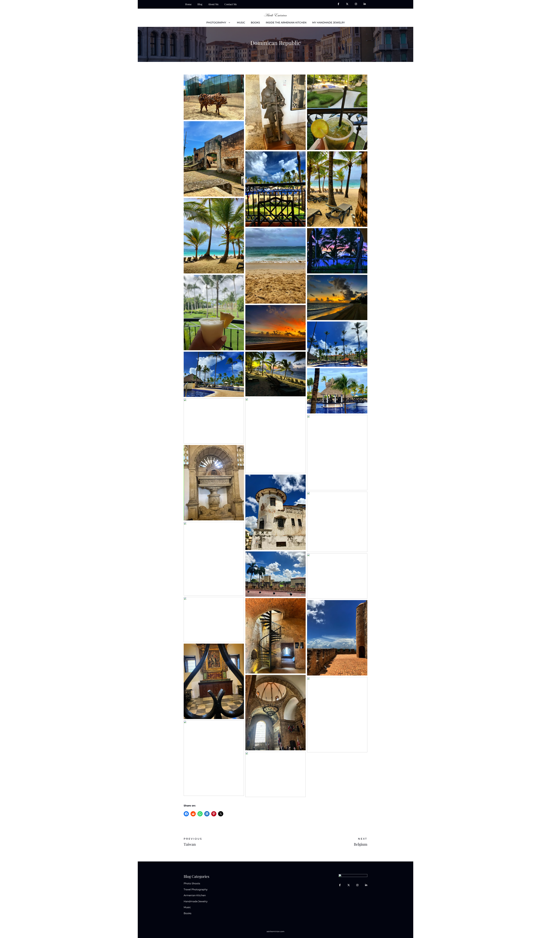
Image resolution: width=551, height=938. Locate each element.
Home (188, 4)
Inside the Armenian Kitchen (286, 22)
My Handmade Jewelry (328, 22)
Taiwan (190, 844)
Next (362, 838)
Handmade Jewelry (195, 901)
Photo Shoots (192, 883)
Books (255, 22)
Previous (193, 838)
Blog (199, 4)
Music (241, 22)
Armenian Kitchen (195, 895)
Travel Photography (195, 889)
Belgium (360, 844)
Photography (216, 22)
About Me (213, 4)
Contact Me (230, 4)
